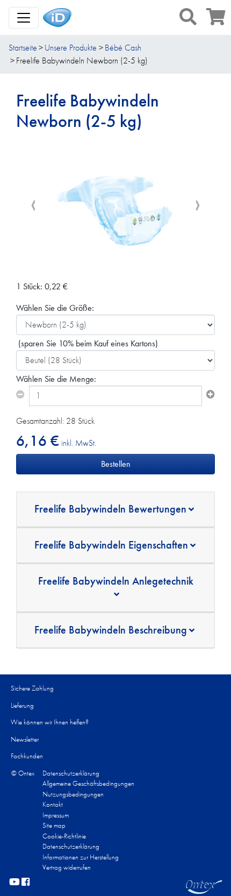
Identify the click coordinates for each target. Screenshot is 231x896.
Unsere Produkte (71, 47)
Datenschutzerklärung (70, 773)
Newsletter (25, 739)
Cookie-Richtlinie (64, 836)
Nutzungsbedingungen (73, 794)
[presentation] (33, 205)
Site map (54, 825)
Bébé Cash (123, 47)
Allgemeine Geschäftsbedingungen (88, 783)
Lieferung (22, 705)
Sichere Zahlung (32, 688)
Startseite (23, 47)
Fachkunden (27, 755)
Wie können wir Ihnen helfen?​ (50, 722)
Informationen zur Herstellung (80, 857)
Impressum (55, 815)
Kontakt (52, 804)
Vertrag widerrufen (66, 867)
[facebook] (25, 882)
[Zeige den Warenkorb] (216, 20)
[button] (188, 16)
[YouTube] (14, 882)
